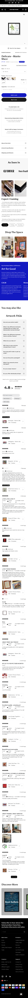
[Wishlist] (23, 9)
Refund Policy (19, 966)
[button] (6, 584)
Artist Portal (4, 964)
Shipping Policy (19, 969)
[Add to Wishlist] (26, 48)
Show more (14, 876)
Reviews (18, 945)
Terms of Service (20, 971)
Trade (2, 950)
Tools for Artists (5, 969)
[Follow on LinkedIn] (10, 976)
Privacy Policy (19, 964)
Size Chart (3, 65)
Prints (2, 940)
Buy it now (14, 99)
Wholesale (18, 952)
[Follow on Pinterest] (6, 976)
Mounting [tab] (20, 224)
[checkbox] (6, 401)
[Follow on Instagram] (2, 976)
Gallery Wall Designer (6, 947)
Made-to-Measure (20, 954)
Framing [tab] (5, 224)
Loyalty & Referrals (20, 940)
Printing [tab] (12, 224)
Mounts (3, 945)
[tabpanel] (14, 637)
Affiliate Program (5, 966)
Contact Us (18, 962)
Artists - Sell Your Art (6, 962)
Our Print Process (20, 950)
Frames (3, 942)
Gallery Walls (19, 942)
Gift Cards (18, 947)
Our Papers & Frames (21, 65)
